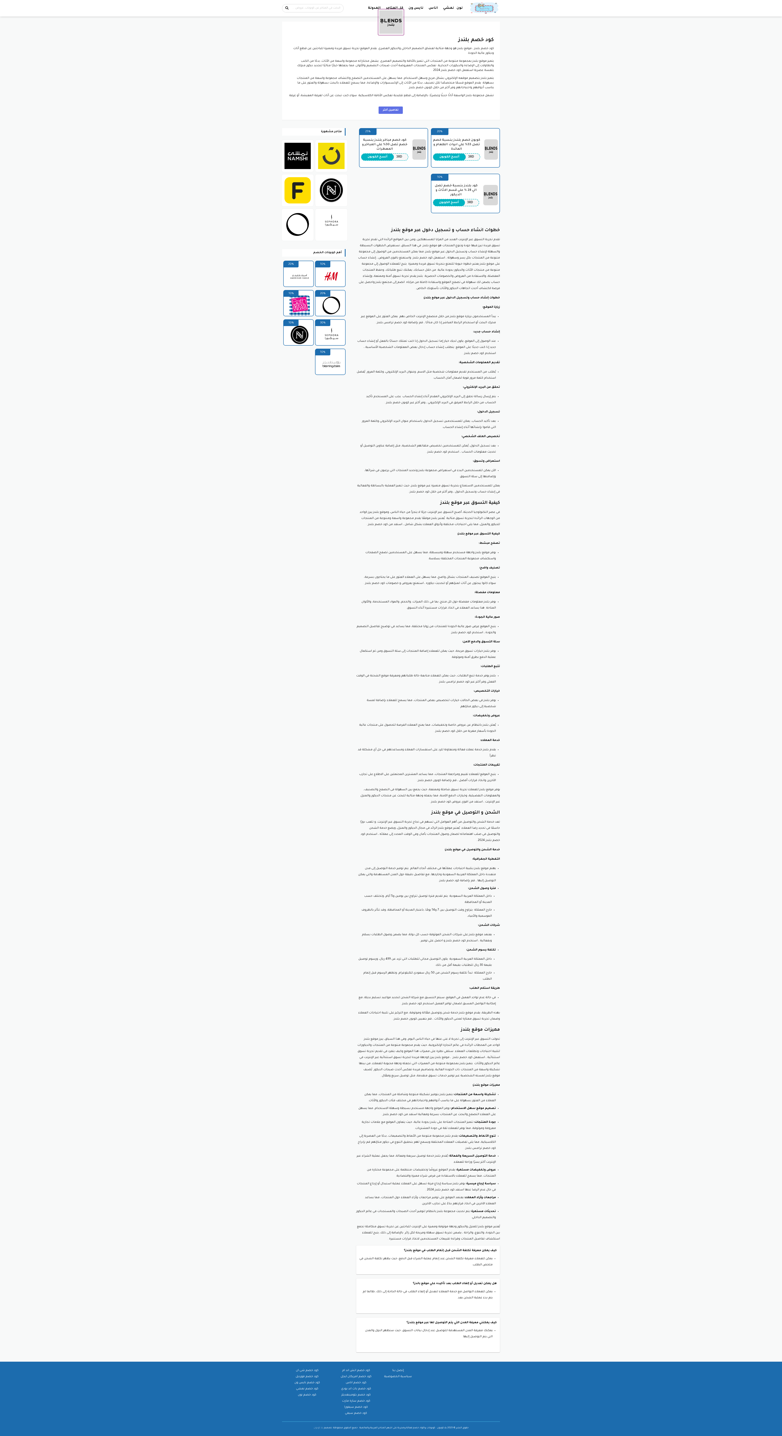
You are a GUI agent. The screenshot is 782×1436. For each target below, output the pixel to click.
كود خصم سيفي (356, 1413)
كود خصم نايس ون (307, 1382)
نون (460, 8)
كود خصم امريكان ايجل (356, 1376)
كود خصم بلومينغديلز (356, 1395)
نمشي (448, 8)
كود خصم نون (307, 1395)
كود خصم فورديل (307, 1376)
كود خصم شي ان (307, 1370)
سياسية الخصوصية (398, 1376)
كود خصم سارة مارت (356, 1401)
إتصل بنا (398, 1370)
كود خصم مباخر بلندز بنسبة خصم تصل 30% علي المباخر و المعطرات (384, 144)
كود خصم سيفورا (356, 1407)
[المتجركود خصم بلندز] (391, 22)
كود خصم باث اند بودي (356, 1389)
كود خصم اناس (356, 1382)
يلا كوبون (318, 1428)
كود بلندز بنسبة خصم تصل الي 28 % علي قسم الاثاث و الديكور (456, 190)
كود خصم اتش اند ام (356, 1370)
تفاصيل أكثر (391, 110)
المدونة (374, 8)
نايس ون (416, 8)
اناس (433, 8)
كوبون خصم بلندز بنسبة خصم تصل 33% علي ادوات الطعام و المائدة (456, 144)
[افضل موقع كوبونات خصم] (484, 8)
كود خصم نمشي (307, 1389)
